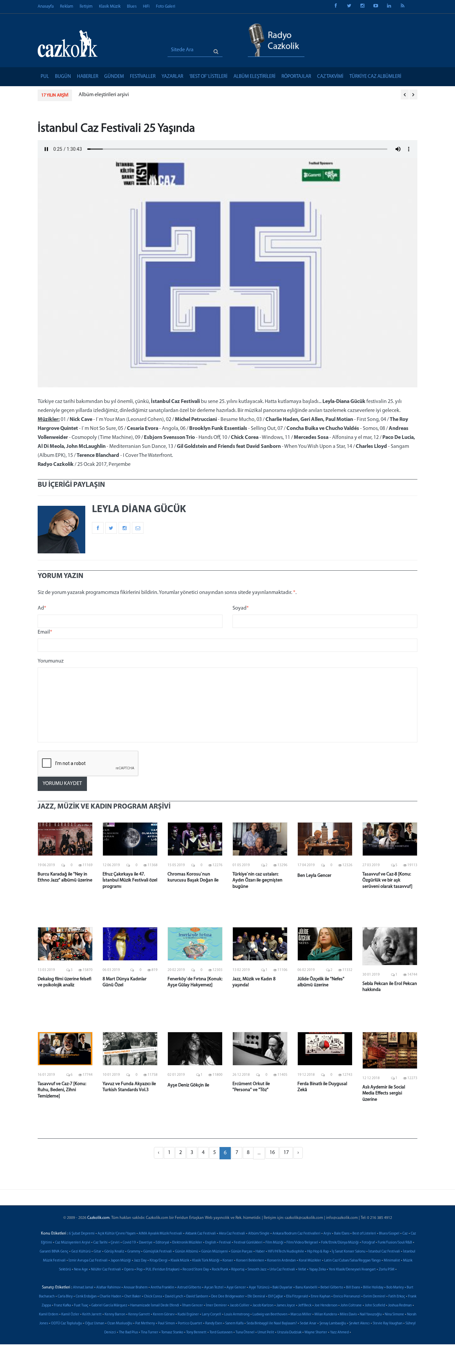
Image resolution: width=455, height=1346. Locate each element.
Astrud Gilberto (189, 1287)
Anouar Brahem (136, 1287)
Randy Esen (213, 1323)
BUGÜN (63, 76)
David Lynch (174, 1296)
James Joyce (285, 1305)
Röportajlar (296, 76)
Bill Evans (353, 1287)
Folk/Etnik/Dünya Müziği (340, 1243)
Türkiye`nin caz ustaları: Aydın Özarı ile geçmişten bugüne (257, 880)
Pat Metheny (145, 1323)
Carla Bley (65, 1296)
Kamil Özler (70, 1314)
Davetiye (146, 1243)
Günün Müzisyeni (214, 1251)
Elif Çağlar (275, 1296)
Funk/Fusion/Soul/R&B (395, 1243)
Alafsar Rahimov (108, 1287)
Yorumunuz (51, 661)
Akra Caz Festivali (232, 1234)
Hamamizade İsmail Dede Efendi (154, 1305)
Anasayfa (46, 6)
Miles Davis (348, 1314)
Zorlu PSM (386, 1269)
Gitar (97, 1251)
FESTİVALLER (143, 76)
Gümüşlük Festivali (157, 1251)
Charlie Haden (110, 1296)
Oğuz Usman (94, 1323)
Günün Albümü (186, 1251)
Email (45, 632)
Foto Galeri (165, 6)
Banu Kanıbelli (306, 1287)
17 (286, 1152)
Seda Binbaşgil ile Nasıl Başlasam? (271, 1323)
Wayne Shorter (315, 1332)
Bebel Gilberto (331, 1287)
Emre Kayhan (320, 1296)
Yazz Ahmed (339, 1332)
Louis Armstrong (236, 1314)
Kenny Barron (115, 1314)
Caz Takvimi (330, 76)
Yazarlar (172, 76)
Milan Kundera (325, 1314)
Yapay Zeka (317, 1269)
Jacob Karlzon (262, 1305)
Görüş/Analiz (114, 1251)
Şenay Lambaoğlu (332, 1323)
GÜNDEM (114, 76)
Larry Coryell (211, 1314)
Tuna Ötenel (244, 1332)
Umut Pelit (265, 1332)
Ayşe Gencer (236, 1287)
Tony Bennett (196, 1332)
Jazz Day (140, 1260)
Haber (260, 1251)
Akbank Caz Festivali (200, 1234)
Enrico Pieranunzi (346, 1296)
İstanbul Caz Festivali (384, 1251)
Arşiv (327, 1234)
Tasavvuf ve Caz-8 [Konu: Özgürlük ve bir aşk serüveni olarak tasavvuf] (387, 880)
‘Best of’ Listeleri (208, 76)
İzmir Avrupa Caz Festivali (88, 1260)
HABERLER (87, 76)
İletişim (86, 6)
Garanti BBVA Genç (54, 1251)
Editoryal (162, 1243)
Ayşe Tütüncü (259, 1287)
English (210, 1243)
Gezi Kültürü (81, 1251)
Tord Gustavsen (221, 1332)
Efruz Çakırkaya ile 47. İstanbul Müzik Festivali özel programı (130, 880)
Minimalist (392, 1260)
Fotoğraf (368, 1243)
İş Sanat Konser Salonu (348, 1251)
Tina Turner (149, 1332)
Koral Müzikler (310, 1260)
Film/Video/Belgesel (302, 1243)
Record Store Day (196, 1269)
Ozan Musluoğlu (119, 1323)
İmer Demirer (216, 1305)
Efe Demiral (256, 1296)
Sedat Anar (308, 1323)
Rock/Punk (220, 1269)
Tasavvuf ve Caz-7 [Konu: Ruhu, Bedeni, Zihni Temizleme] (62, 1089)
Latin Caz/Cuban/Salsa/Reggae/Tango (352, 1260)
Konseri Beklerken (250, 1260)
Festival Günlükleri (248, 1243)
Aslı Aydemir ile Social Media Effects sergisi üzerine (383, 1093)
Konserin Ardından (281, 1260)
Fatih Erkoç (396, 1296)
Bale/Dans (341, 1234)
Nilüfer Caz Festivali (106, 1269)
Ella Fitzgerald (297, 1296)
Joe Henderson (325, 1305)
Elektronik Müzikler (187, 1243)
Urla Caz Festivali (282, 1269)
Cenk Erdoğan (86, 1296)
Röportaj (237, 1269)
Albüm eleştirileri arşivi (104, 94)
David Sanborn (197, 1296)
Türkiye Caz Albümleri (375, 76)
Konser (228, 1260)
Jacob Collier (239, 1305)
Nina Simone (394, 1314)
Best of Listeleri (364, 1234)
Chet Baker (132, 1296)
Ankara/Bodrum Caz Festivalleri (296, 1234)
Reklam (66, 6)
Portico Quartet (190, 1323)
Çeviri (115, 1243)
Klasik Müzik (110, 6)
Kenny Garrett (139, 1314)
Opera (129, 1269)
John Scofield (375, 1305)
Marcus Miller (300, 1314)
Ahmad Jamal (83, 1287)
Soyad (240, 608)
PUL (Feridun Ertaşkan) (163, 1269)
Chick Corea (153, 1296)
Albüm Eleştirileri (254, 76)
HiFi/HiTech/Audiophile (286, 1251)
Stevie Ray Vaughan (387, 1323)
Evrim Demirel (374, 1296)
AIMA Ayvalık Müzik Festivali (160, 1234)
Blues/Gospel (389, 1234)
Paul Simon (166, 1323)
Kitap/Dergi (159, 1260)
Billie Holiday (373, 1287)
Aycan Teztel (214, 1287)
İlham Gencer (192, 1305)
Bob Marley (395, 1287)
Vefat (302, 1269)
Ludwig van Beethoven (269, 1314)
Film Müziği (274, 1243)
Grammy (133, 1251)
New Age (81, 1269)
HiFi (146, 6)
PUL (45, 76)
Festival (225, 1243)
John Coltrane (351, 1305)
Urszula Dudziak (289, 1332)
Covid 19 (129, 1243)
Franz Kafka (62, 1305)
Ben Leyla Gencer (314, 875)
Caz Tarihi (100, 1243)
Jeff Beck (304, 1305)
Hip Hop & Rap (318, 1251)
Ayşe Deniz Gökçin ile (188, 1085)
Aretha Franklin (162, 1287)
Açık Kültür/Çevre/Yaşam (117, 1234)
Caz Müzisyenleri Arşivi (72, 1243)
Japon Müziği (121, 1260)
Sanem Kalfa (234, 1323)
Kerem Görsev (164, 1314)
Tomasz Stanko (172, 1332)
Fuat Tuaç (81, 1305)
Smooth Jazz (256, 1269)
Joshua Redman (400, 1305)
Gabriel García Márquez (109, 1305)
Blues (132, 6)
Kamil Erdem (48, 1314)
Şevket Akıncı (359, 1323)
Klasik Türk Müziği (206, 1260)
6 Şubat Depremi (82, 1234)
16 (272, 1152)
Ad (42, 608)
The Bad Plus (128, 1332)
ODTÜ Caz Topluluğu (66, 1323)
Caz (405, 1234)
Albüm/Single (258, 1234)
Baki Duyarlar (282, 1287)
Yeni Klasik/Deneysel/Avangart (352, 1269)
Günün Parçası (241, 1251)
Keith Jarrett (92, 1314)
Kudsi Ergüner (188, 1314)
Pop (140, 1269)
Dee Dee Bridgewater (227, 1296)
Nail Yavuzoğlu (371, 1314)
